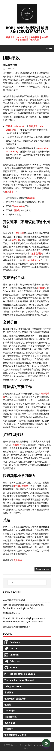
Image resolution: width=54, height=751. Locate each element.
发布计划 (15, 240)
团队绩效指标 (10, 64)
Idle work (19, 126)
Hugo (35, 745)
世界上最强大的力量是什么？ (16, 626)
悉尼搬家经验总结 (11, 613)
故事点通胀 (37, 253)
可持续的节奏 (18, 206)
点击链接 (18, 560)
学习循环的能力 (21, 485)
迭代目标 (31, 198)
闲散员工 (33, 126)
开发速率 (9, 191)
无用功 (9, 126)
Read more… (43, 569)
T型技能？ (16, 444)
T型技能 (16, 210)
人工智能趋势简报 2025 (14, 599)
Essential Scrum (32, 260)
